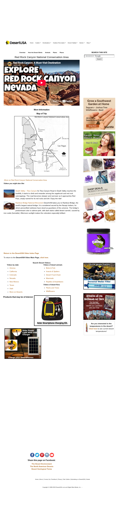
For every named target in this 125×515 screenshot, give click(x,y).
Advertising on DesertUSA (78, 479)
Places (62, 52)
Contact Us (47, 479)
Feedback (54, 479)
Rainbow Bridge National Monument (29, 203)
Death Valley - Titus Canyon (26, 191)
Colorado (13, 275)
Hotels (88, 479)
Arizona (12, 268)
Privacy (60, 479)
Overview (22, 52)
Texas (12, 285)
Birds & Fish (50, 268)
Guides (37, 43)
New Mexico (14, 282)
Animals (47, 52)
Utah (11, 288)
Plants (55, 52)
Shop (88, 43)
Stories (81, 43)
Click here (93, 329)
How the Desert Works (35, 52)
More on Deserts (16, 292)
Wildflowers (50, 291)
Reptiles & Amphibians (54, 282)
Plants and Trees (52, 288)
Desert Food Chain (53, 275)
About (41, 479)
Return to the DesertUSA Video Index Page (21, 253)
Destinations (46, 43)
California (13, 271)
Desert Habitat (72, 43)
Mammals (50, 278)
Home (31, 43)
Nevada (13, 278)
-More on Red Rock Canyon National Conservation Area (25, 180)
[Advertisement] (62, 22)
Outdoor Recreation (59, 43)
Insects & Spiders (52, 271)
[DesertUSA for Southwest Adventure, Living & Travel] (16, 42)
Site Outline (66, 479)
